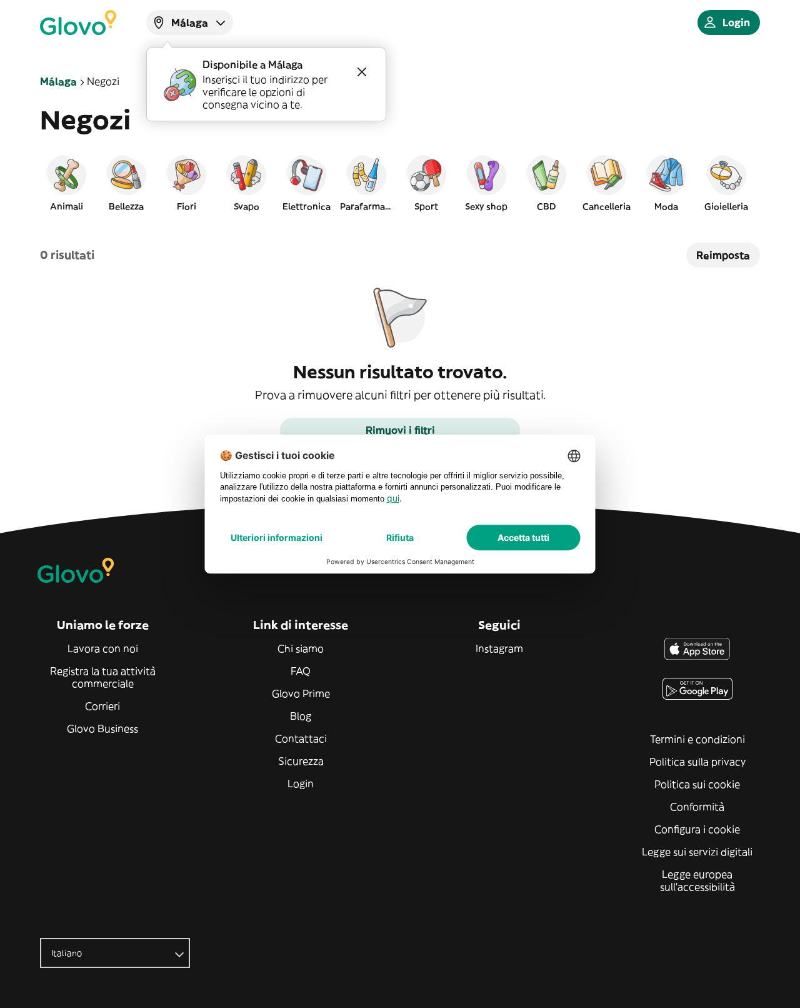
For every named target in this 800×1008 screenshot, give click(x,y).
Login (301, 783)
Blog (300, 716)
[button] (66, 183)
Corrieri (102, 706)
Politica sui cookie (697, 784)
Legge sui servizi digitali (697, 851)
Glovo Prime (301, 693)
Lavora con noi (103, 648)
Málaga (58, 81)
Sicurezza (301, 761)
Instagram (499, 648)
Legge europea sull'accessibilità (697, 880)
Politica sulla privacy (697, 761)
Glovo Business (102, 728)
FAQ (301, 671)
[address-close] (361, 71)
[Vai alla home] (78, 22)
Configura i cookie (697, 829)
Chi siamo (301, 648)
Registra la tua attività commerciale (103, 677)
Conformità (697, 806)
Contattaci (301, 738)
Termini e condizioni (697, 739)
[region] (400, 183)
